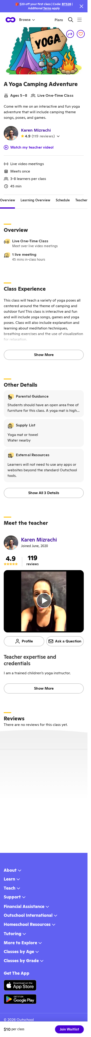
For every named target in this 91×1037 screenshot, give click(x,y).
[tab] (7, 200)
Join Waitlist (69, 1029)
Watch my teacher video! (32, 147)
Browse (25, 20)
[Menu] (79, 19)
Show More (44, 354)
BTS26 (66, 4)
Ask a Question (68, 641)
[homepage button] (10, 20)
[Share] (70, 34)
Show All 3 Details (43, 492)
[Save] (81, 34)
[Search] (70, 19)
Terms (47, 8)
